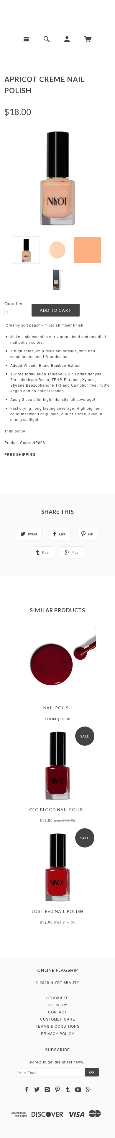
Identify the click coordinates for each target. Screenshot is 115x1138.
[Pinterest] (58, 1089)
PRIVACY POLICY (57, 1033)
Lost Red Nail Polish (57, 911)
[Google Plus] (89, 1089)
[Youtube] (78, 1089)
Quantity (13, 303)
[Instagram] (47, 1089)
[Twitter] (37, 1089)
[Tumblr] (68, 1089)
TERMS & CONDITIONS (58, 1026)
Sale (84, 736)
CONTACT (57, 1011)
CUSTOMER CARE (57, 1018)
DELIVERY (58, 1004)
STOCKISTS (57, 997)
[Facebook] (27, 1089)
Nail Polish (57, 707)
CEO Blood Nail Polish (57, 809)
